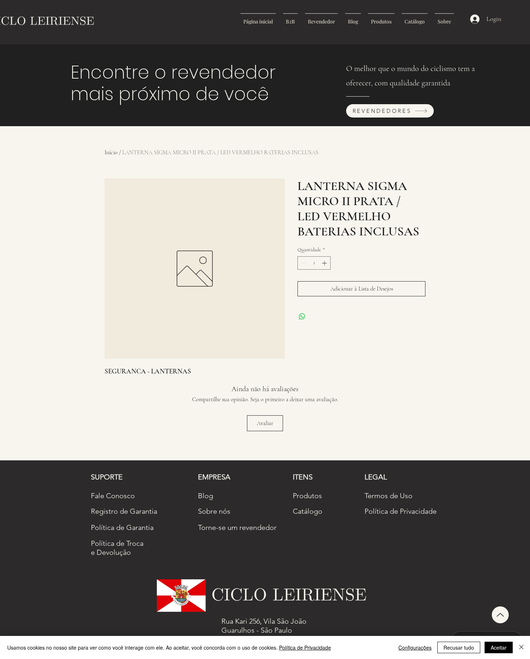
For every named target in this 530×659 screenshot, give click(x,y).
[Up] (500, 614)
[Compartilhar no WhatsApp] (302, 316)
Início (111, 152)
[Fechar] (521, 647)
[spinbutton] (314, 263)
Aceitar (499, 647)
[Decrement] (303, 263)
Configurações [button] (415, 647)
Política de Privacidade (305, 647)
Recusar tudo (458, 647)
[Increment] (325, 263)
